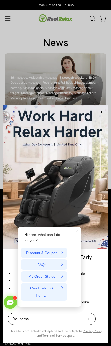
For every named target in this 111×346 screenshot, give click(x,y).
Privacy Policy (92, 331)
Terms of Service (54, 336)
